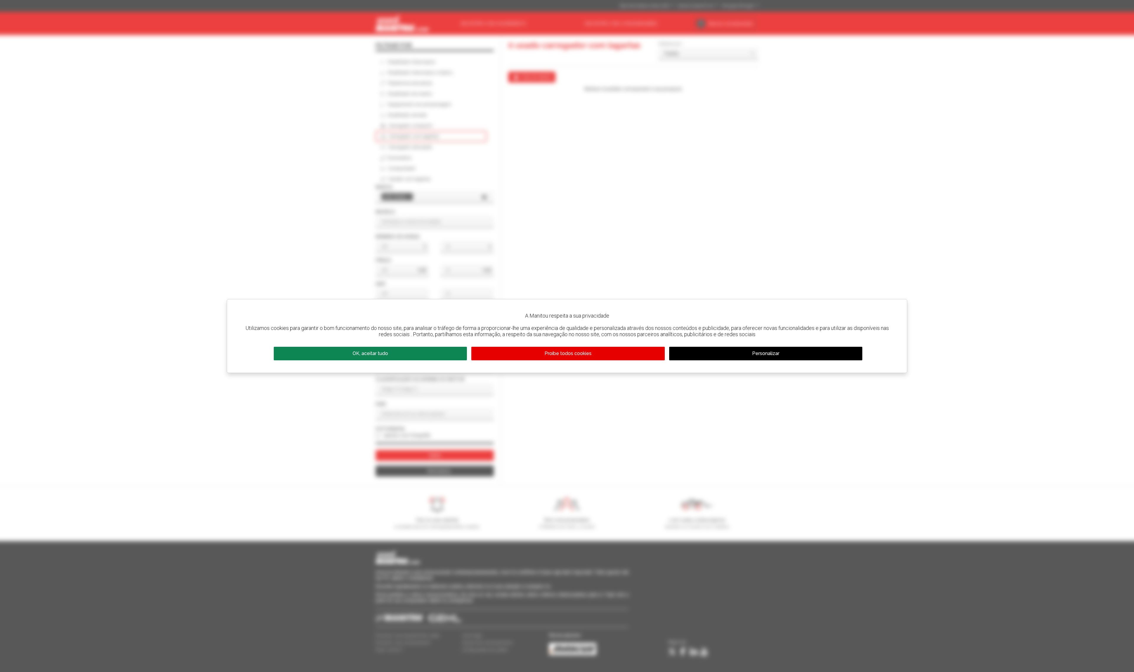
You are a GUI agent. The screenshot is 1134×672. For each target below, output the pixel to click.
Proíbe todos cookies (568, 353)
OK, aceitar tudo (370, 353)
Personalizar (765, 353)
